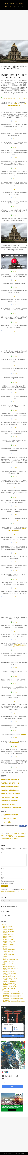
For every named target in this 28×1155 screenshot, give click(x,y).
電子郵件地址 (2, 873)
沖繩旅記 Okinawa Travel (9, 953)
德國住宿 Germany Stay (8, 931)
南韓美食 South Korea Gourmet (10, 968)
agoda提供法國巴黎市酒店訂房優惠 (9, 815)
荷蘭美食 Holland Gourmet (9, 986)
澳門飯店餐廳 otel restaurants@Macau (12, 1000)
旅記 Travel (4, 946)
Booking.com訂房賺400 (7, 822)
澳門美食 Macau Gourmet (9, 983)
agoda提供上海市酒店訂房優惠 (8, 818)
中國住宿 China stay (7, 926)
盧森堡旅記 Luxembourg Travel (10, 959)
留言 (2, 852)
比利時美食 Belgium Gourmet (10, 978)
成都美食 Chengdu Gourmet (9, 973)
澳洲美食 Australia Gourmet (9, 981)
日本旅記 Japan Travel (8, 951)
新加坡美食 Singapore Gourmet (10, 975)
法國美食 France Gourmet (9, 980)
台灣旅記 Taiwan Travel (8, 948)
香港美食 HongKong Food (9, 988)
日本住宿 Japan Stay (8, 934)
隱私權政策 (18, 1153)
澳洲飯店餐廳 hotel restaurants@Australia (13, 998)
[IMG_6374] (14, 597)
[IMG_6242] (14, 331)
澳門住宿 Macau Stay (8, 939)
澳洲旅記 (5, 956)
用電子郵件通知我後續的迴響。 (8, 881)
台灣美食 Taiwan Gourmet (9, 970)
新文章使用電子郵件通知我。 (8, 883)
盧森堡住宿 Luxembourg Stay (10, 941)
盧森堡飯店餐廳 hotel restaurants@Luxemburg (14, 1001)
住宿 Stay (4, 924)
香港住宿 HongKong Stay (9, 944)
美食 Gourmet (5, 964)
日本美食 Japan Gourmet (9, 976)
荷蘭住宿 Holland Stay (8, 942)
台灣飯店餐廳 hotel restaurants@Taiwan (12, 991)
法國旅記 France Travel (8, 954)
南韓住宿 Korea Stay (8, 928)
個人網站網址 (2, 878)
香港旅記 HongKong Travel (9, 963)
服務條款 (22, 1153)
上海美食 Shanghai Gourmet (10, 966)
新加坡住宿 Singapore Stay (9, 932)
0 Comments (13, 70)
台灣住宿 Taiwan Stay (8, 929)
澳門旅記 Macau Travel (8, 958)
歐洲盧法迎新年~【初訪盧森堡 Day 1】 (10, 779)
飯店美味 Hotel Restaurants (8, 990)
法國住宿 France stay (8, 936)
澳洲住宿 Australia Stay (8, 937)
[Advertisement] (14, 25)
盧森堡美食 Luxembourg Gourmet (11, 985)
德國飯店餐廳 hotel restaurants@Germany (13, 993)
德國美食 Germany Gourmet (10, 971)
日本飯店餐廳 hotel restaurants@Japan (12, 995)
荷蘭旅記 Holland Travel (8, 961)
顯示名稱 (2, 869)
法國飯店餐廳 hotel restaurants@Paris (12, 996)
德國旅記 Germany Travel (9, 949)
